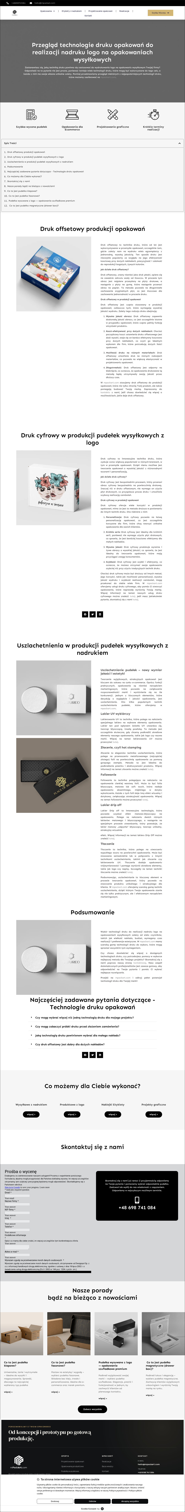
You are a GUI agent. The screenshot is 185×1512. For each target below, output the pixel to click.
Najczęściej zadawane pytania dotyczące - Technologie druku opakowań (45, 171)
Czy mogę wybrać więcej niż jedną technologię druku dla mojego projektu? (84, 1017)
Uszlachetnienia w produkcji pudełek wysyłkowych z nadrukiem (40, 161)
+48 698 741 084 (146, 1472)
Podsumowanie (15, 166)
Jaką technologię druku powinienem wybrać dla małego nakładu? (77, 1035)
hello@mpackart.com (149, 1464)
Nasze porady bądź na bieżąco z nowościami (31, 186)
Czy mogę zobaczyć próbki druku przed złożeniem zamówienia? (77, 1026)
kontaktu (105, 392)
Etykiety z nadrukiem (72, 11)
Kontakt (88, 15)
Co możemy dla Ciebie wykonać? (24, 176)
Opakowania (46, 11)
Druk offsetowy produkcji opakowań (26, 152)
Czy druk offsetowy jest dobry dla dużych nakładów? (70, 1044)
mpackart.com (108, 77)
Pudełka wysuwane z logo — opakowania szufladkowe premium (42, 200)
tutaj (132, 596)
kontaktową (140, 963)
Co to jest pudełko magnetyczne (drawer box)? (34, 205)
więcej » (8, 1392)
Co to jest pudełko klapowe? (22, 191)
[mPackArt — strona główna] (19, 1462)
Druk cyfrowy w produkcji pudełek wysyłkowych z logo (35, 157)
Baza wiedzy (107, 1466)
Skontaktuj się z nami (18, 181)
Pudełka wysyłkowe (70, 1471)
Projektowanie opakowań (101, 11)
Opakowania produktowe (72, 1466)
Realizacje (124, 11)
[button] (179, 143)
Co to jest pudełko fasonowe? (24, 196)
